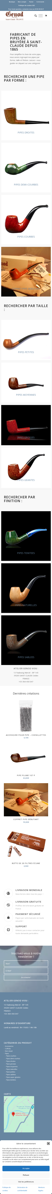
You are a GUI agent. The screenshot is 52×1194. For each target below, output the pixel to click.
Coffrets (8, 1090)
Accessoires (9, 1088)
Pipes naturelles (11, 1111)
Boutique (12, 2)
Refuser (26, 1175)
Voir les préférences (26, 1182)
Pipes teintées (11, 1121)
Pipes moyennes (12, 1108)
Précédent (7, 781)
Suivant (44, 781)
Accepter (26, 1168)
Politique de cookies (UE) (27, 5)
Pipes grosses (11, 1105)
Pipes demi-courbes (13, 1100)
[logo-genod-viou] (21, 15)
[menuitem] (12, 1)
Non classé (9, 1092)
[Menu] (41, 15)
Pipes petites (10, 1113)
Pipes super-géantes (13, 1119)
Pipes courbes (11, 1097)
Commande (40, 2)
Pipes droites (10, 1103)
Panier (31, 2)
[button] (48, 1143)
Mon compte (22, 2)
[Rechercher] (36, 15)
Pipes (7, 1095)
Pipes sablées (11, 1116)
